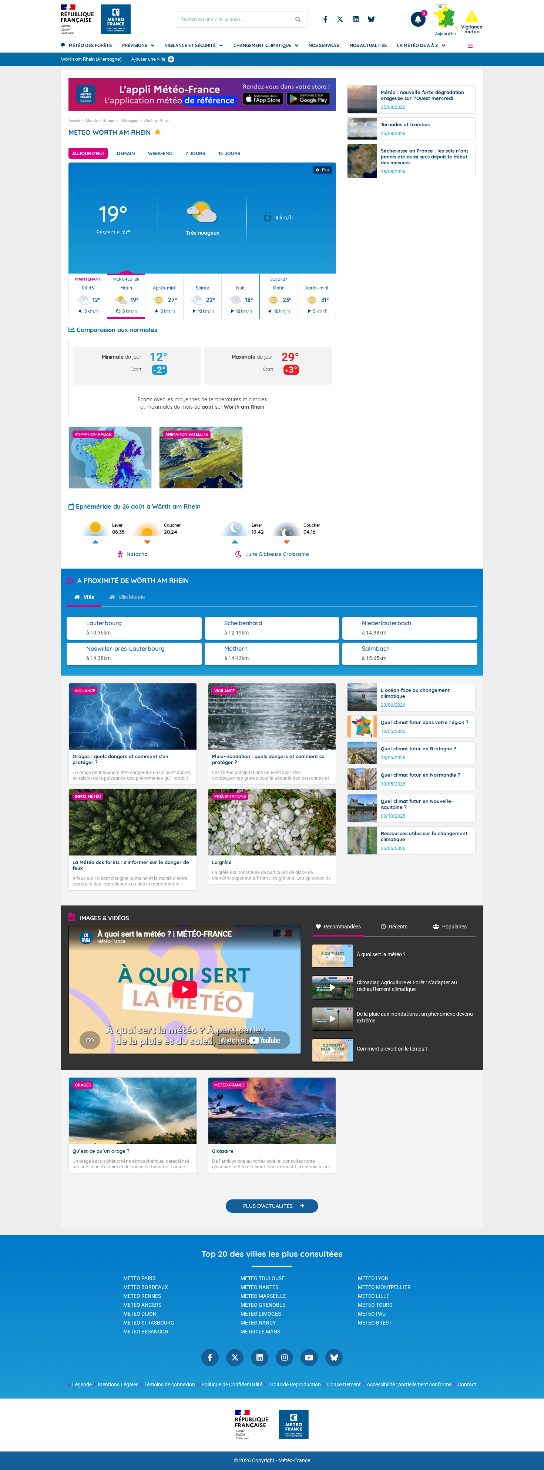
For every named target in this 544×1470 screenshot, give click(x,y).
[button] (470, 45)
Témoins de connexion (169, 1384)
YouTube (309, 1357)
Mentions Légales (118, 1384)
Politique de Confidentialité (231, 1384)
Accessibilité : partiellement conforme (409, 1384)
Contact (467, 1384)
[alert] (472, 22)
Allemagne (129, 120)
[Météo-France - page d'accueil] (294, 1425)
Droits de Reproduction (294, 1384)
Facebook (325, 19)
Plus (326, 170)
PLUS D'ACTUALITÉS (268, 1206)
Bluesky (371, 19)
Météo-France (294, 1460)
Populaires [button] (454, 927)
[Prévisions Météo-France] (116, 19)
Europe (109, 120)
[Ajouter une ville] (171, 59)
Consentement (344, 1384)
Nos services (324, 45)
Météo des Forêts (90, 45)
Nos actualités (368, 45)
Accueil (74, 120)
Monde (92, 120)
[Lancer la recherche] (298, 19)
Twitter (340, 19)
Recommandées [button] (342, 927)
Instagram (284, 1357)
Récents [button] (398, 927)
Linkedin (356, 19)
